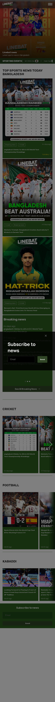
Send (42, 359)
